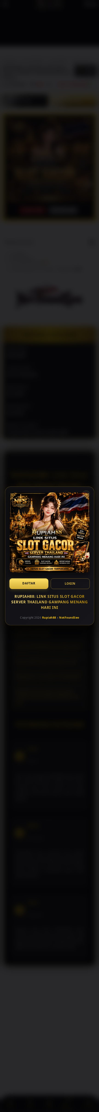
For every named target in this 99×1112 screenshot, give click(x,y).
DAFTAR (28, 583)
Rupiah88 (49, 618)
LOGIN (70, 583)
